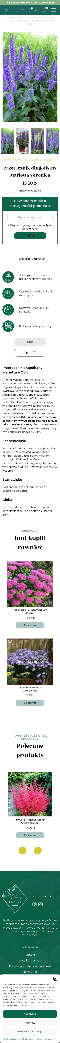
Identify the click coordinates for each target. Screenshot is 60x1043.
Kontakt (30, 954)
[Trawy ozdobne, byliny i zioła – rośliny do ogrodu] (7, 9)
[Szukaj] (22, 10)
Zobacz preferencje (30, 1031)
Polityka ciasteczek (13, 1039)
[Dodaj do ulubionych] (10, 564)
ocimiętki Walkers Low (18, 459)
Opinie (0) (30, 352)
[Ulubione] (30, 10)
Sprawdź (24, 311)
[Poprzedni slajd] (22, 850)
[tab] (30, 342)
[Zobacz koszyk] (44, 9)
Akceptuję (30, 1013)
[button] (55, 978)
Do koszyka (30, 625)
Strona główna (12, 17)
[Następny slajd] (38, 850)
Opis (30, 341)
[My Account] (36, 10)
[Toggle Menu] (53, 9)
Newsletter (30, 971)
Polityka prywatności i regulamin (38, 1039)
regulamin (33, 225)
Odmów (30, 1022)
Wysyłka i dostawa (30, 960)
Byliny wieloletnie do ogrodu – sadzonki (30, 159)
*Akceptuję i (31, 227)
